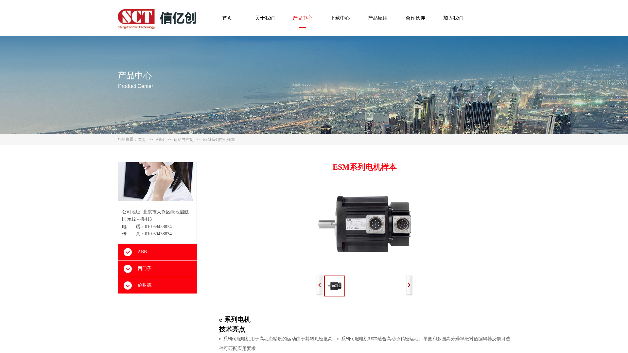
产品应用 (378, 18)
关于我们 (265, 18)
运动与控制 (183, 139)
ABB (160, 139)
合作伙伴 (415, 18)
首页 (227, 18)
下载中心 (340, 18)
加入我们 (453, 18)
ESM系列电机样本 (219, 139)
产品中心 (302, 18)
